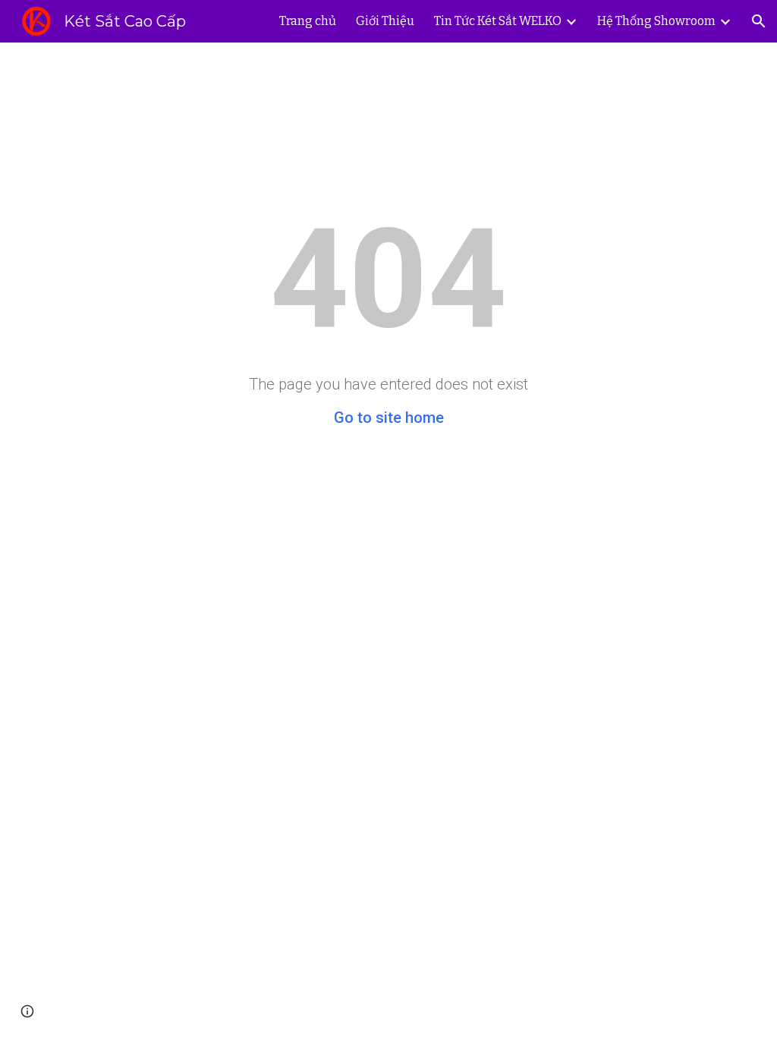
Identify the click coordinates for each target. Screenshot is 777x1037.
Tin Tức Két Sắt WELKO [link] (498, 21)
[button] (759, 21)
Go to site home (389, 417)
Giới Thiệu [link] (385, 21)
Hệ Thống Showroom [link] (656, 21)
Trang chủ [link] (307, 21)
